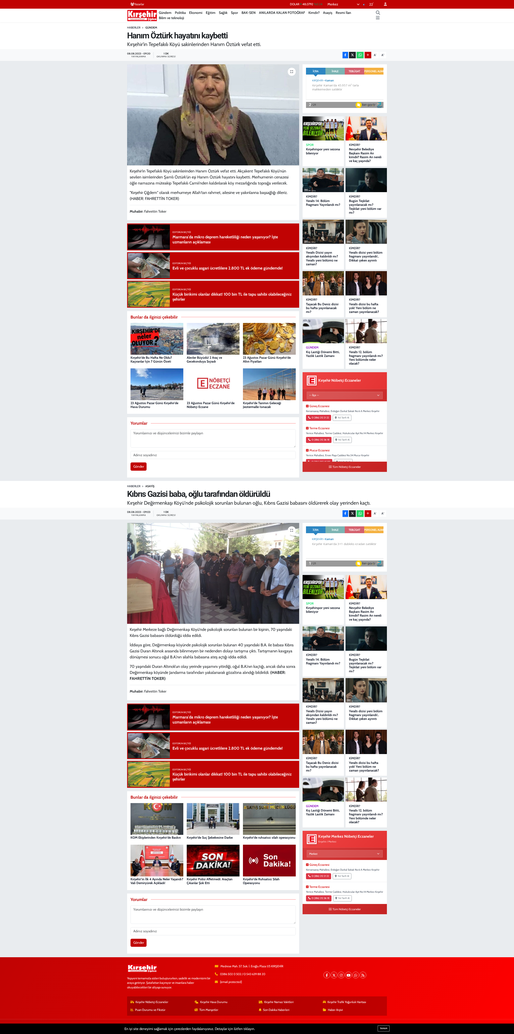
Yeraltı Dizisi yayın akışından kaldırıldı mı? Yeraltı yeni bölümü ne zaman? (322, 258)
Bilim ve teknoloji (171, 18)
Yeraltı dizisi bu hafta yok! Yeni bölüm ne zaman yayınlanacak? (364, 308)
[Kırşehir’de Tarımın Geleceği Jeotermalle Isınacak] (269, 384)
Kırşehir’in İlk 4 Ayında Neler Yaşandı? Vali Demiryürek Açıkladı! (157, 881)
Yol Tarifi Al (343, 417)
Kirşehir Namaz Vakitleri (279, 1002)
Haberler (133, 27)
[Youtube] (348, 975)
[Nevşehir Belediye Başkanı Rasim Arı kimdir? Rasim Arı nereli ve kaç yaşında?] (366, 128)
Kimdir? (314, 13)
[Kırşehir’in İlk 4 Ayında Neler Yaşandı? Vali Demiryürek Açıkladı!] (157, 860)
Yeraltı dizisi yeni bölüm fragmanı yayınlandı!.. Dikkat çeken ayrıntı (365, 256)
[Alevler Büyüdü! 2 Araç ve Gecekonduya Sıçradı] (213, 339)
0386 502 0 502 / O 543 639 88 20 (242, 974)
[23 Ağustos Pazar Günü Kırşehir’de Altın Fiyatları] (269, 339)
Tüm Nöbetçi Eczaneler (346, 467)
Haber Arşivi (335, 1010)
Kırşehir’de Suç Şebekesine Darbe (210, 837)
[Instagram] (341, 975)
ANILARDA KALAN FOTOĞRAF (282, 13)
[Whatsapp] (355, 975)
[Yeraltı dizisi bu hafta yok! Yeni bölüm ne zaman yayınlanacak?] (366, 283)
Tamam (383, 1028)
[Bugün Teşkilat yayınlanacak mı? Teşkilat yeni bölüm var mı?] (366, 180)
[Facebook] (326, 975)
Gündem (165, 13)
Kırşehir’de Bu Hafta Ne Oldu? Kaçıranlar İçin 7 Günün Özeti (151, 359)
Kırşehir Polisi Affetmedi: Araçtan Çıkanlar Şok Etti (210, 881)
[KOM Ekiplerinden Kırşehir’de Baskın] (157, 819)
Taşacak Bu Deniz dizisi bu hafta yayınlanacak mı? (322, 308)
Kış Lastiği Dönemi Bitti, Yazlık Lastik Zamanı (323, 354)
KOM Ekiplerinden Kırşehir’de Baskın (156, 837)
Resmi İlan (343, 13)
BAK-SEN (249, 13)
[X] (334, 975)
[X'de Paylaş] (352, 55)
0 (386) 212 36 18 (320, 439)
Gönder (138, 466)
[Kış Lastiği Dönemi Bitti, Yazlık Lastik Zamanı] (323, 331)
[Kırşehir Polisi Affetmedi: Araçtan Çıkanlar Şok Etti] (213, 860)
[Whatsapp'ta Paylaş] (360, 55)
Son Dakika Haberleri (276, 1010)
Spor (234, 13)
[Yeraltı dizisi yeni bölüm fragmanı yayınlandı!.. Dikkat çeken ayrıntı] (366, 232)
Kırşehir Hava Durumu (213, 1002)
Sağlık (223, 13)
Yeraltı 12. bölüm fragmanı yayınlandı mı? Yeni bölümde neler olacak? (366, 358)
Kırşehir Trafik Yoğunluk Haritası (346, 1002)
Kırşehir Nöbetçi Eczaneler (152, 1002)
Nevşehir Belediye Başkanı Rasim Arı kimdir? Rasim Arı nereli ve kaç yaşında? (365, 155)
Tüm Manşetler (208, 1010)
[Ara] (378, 12)
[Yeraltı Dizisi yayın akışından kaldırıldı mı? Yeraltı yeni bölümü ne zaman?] (323, 232)
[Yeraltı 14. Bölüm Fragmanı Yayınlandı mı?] (323, 180)
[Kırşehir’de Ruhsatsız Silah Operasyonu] (269, 860)
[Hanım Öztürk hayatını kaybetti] (213, 114)
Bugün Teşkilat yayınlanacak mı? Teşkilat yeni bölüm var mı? (365, 206)
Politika (180, 13)
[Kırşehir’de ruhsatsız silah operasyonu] (269, 819)
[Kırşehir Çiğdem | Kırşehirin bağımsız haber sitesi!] (142, 15)
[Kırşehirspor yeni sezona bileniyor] (323, 128)
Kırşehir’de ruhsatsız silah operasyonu (269, 837)
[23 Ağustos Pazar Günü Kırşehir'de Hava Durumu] (157, 384)
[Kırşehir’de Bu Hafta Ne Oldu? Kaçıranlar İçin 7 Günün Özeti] (157, 339)
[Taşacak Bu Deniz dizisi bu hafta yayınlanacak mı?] (323, 283)
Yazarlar (139, 4)
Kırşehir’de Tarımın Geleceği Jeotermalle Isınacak (262, 405)
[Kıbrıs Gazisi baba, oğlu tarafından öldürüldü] (213, 573)
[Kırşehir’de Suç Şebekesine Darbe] (213, 819)
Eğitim (210, 13)
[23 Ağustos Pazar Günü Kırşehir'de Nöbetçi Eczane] (213, 384)
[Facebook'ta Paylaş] (345, 55)
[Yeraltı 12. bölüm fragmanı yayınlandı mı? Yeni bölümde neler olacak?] (366, 331)
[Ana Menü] (378, 18)
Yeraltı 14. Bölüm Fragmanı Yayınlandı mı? (323, 203)
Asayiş (327, 13)
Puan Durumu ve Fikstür (150, 1010)
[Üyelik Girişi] (383, 4)
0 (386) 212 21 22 (320, 417)
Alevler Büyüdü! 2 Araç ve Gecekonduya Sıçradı (204, 359)
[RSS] (363, 975)
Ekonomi (195, 13)
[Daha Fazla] (368, 55)
